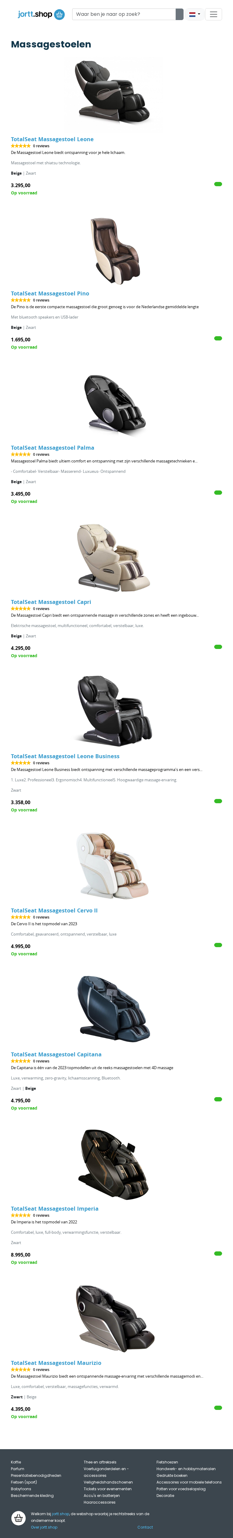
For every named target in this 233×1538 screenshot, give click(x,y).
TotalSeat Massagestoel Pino (50, 293)
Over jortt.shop (44, 1527)
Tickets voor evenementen (108, 1488)
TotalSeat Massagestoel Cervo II (54, 910)
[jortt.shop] (41, 14)
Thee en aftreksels (100, 1462)
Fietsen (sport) (24, 1482)
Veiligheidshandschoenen (108, 1482)
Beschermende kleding (32, 1495)
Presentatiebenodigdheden (36, 1475)
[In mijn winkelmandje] (218, 184)
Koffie (16, 1462)
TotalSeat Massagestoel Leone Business (65, 756)
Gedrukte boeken (172, 1475)
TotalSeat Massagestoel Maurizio (56, 1363)
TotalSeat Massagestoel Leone (52, 139)
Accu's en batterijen (102, 1495)
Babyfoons (21, 1488)
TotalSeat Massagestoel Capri (51, 602)
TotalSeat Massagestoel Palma (52, 448)
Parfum (17, 1468)
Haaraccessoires (100, 1502)
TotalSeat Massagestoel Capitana (56, 1054)
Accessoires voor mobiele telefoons (189, 1482)
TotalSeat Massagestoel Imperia (55, 1208)
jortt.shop (60, 1513)
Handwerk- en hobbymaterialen (186, 1468)
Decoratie (165, 1495)
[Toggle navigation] (213, 14)
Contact (145, 1527)
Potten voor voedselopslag (181, 1488)
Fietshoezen (167, 1462)
